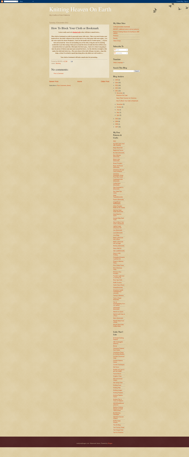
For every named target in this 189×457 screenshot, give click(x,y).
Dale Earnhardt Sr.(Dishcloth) (118, 188)
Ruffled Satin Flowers (117, 421)
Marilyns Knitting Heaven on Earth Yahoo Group (118, 409)
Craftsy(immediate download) (121, 26)
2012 (116, 88)
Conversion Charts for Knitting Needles (118, 353)
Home (79, 81)
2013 (116, 85)
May (118, 112)
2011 (116, 91)
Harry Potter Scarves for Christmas (126, 98)
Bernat (115, 346)
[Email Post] (71, 61)
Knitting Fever (117, 385)
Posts (117, 50)
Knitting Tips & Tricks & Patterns (118, 400)
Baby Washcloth (118, 147)
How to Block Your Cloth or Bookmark (118, 222)
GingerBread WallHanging (116, 202)
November (120, 104)
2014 (116, 82)
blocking (58, 63)
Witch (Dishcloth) (118, 318)
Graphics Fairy (117, 376)
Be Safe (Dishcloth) (118, 153)
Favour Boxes (117, 373)
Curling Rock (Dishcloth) (116, 184)
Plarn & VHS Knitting (116, 254)
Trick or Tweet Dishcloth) (117, 298)
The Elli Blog (116, 425)
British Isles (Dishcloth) (116, 160)
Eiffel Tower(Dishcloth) (118, 196)
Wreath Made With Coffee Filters (118, 325)
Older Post (105, 81)
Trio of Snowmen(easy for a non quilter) (119, 303)
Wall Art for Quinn (118, 311)
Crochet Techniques (119, 364)
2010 (116, 118)
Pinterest (115, 35)
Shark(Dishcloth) (118, 287)
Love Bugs (116, 235)
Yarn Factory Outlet (118, 427)
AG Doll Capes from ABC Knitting (119, 144)
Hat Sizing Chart (118, 382)
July (118, 109)
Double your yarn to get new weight (118, 370)
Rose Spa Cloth (117, 280)
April (118, 115)
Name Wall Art (117, 248)
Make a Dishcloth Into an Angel (118, 242)
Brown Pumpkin (117, 163)
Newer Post (53, 81)
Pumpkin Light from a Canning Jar (118, 276)
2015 (116, 80)
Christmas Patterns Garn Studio (118, 349)
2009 (116, 121)
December (120, 93)
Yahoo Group (117, 40)
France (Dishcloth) (118, 199)
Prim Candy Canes (118, 265)
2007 (116, 127)
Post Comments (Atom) (64, 85)
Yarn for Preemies (118, 432)
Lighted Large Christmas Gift (117, 226)
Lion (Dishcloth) (117, 230)
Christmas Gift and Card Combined (118, 170)
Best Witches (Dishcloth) (117, 156)
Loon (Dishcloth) (117, 233)
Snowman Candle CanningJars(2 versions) (118, 291)
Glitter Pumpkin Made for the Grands (119, 206)
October (119, 107)
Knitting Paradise (118, 392)
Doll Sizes (116, 367)
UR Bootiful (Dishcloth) (116, 308)
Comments (118, 53)
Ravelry (115, 38)
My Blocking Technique (116, 413)
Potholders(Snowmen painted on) (119, 258)
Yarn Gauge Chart (118, 430)
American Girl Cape (121, 95)
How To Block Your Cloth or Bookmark (127, 101)
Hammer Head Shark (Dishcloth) (118, 210)
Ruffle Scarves (117, 282)
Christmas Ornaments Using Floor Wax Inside (118, 175)
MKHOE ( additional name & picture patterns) (126, 29)
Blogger (110, 443)
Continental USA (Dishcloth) (118, 180)
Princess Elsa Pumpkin (117, 272)
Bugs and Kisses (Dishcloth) (118, 166)
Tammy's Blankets (118, 295)
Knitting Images (117, 390)
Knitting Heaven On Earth (80, 9)
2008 (116, 124)
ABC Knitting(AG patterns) (118, 342)
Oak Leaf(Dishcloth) (119, 251)
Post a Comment (58, 73)
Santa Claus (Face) (118, 285)
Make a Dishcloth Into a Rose (118, 238)
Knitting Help (116, 387)
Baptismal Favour (118, 150)
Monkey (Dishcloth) (118, 246)
